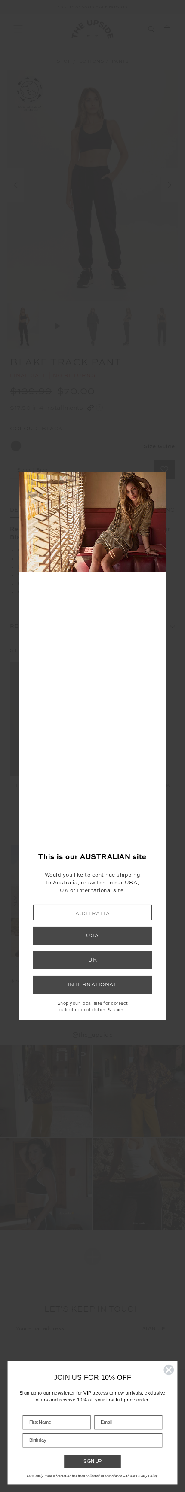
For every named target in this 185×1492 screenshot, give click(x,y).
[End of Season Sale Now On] (92, 8)
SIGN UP (92, 1461)
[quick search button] (151, 29)
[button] (92, 912)
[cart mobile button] (167, 29)
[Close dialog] (168, 1370)
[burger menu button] (18, 29)
